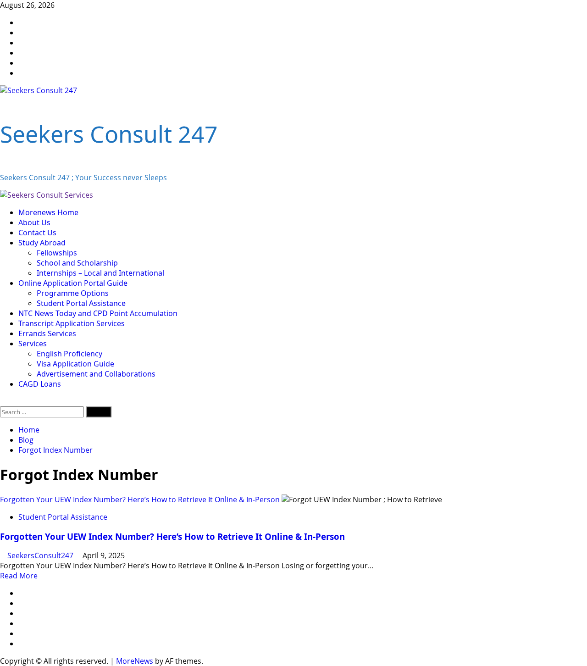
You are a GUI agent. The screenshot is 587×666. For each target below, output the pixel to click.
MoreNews (134, 661)
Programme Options (73, 293)
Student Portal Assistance (81, 303)
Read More (19, 576)
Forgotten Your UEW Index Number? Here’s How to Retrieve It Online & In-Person (140, 499)
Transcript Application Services (71, 323)
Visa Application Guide (75, 364)
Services (32, 344)
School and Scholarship (77, 263)
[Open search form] (3, 401)
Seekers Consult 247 (109, 134)
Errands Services (47, 333)
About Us (34, 222)
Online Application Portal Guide (72, 283)
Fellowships (57, 253)
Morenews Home (48, 212)
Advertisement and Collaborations (96, 374)
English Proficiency (69, 354)
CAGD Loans (39, 384)
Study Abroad (42, 243)
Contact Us (37, 233)
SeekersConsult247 (41, 555)
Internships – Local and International (100, 273)
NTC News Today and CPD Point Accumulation (97, 313)
